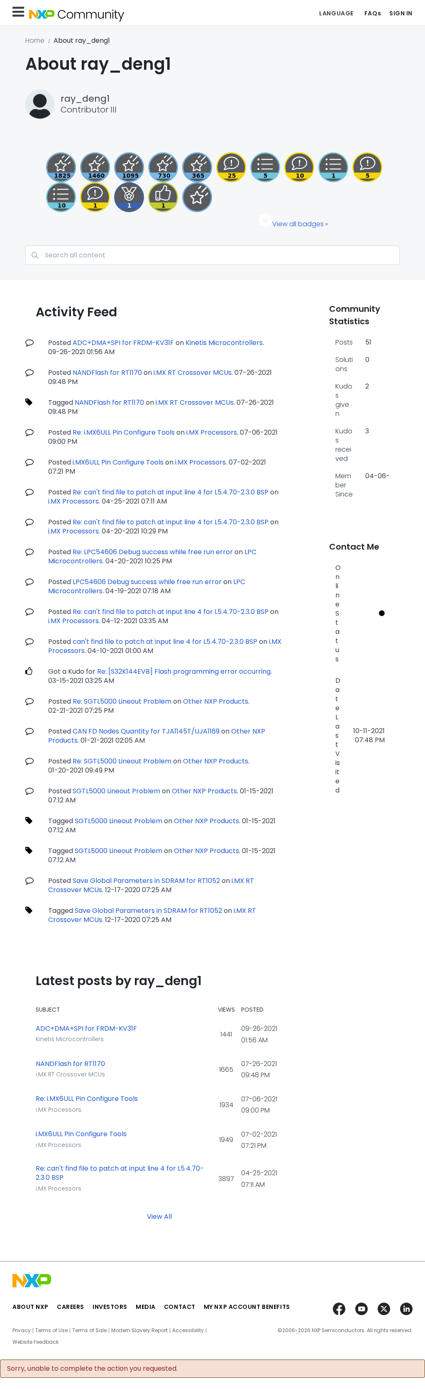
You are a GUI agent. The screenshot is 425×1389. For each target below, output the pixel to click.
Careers (70, 1307)
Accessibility (188, 1330)
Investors (110, 1307)
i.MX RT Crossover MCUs (193, 372)
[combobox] (212, 255)
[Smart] (231, 167)
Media (146, 1307)
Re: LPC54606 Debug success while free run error (153, 552)
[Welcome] (197, 197)
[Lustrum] (61, 167)
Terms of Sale (89, 1330)
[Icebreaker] (95, 197)
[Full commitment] (163, 167)
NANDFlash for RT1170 (107, 372)
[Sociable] (299, 167)
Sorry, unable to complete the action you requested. (92, 1368)
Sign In (401, 13)
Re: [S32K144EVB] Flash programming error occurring (184, 671)
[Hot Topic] (61, 197)
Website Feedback (35, 1342)
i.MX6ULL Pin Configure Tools (118, 462)
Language (336, 13)
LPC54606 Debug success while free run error (147, 582)
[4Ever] (95, 167)
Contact (179, 1307)
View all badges (298, 224)
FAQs (372, 13)
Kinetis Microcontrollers (224, 342)
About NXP (30, 1307)
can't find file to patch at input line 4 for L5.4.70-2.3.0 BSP (165, 641)
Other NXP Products (215, 701)
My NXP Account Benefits (247, 1307)
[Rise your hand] (333, 167)
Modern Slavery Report (139, 1330)
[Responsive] (367, 167)
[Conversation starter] (265, 167)
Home (34, 40)
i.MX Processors (211, 432)
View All (159, 1216)
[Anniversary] (197, 167)
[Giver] (163, 197)
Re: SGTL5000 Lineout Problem (122, 701)
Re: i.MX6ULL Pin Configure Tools (124, 432)
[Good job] (129, 197)
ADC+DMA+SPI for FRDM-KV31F (123, 342)
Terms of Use (51, 1330)
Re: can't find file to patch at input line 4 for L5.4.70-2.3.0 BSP (171, 492)
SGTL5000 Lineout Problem (116, 791)
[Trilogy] (129, 167)
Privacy (21, 1330)
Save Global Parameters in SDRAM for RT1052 (146, 880)
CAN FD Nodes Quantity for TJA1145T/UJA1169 (146, 731)
